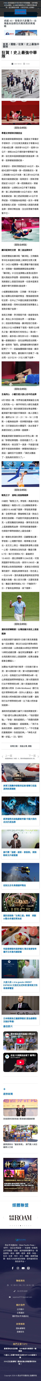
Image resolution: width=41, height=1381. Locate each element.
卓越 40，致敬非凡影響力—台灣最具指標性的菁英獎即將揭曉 (20, 23)
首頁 (5, 44)
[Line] (28, 1268)
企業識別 (20, 1313)
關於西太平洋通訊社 (20, 1316)
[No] (38, 8)
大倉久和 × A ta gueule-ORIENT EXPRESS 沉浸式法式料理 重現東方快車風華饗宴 (20, 985)
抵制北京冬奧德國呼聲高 (14, 885)
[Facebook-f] (12, 1268)
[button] (3, 1218)
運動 (13, 44)
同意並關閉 (20, 12)
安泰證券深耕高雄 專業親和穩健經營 (19, 1119)
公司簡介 (20, 1309)
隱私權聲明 (20, 1328)
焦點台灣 (23, 746)
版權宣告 (20, 1332)
